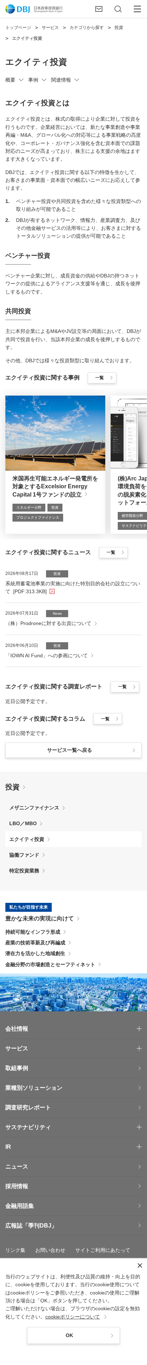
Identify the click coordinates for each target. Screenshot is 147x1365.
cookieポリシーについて (72, 1317)
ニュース (16, 1166)
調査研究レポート (28, 1107)
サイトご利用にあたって (102, 1250)
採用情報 (16, 1186)
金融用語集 (19, 1206)
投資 (12, 787)
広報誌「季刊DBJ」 (31, 1226)
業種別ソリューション (33, 1088)
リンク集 (15, 1250)
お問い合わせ (50, 1250)
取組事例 (16, 1068)
